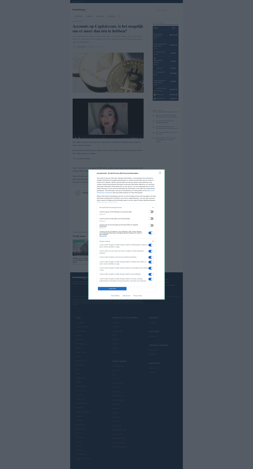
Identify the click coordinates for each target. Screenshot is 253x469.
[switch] (151, 211)
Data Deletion (115, 295)
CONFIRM (112, 288)
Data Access (126, 295)
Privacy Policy (137, 295)
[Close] (161, 173)
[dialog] (126, 234)
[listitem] (126, 207)
